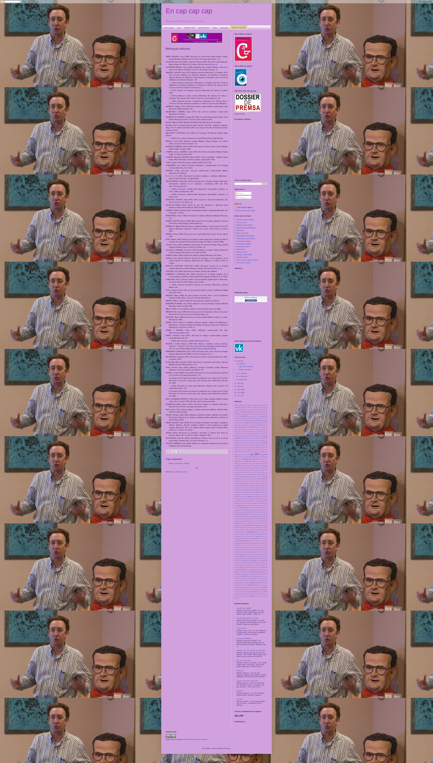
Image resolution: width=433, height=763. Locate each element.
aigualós (244, 409)
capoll (236, 466)
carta (264, 468)
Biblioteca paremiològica (244, 225)
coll (258, 472)
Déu (246, 485)
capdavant (262, 459)
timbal (258, 583)
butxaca (258, 443)
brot (251, 440)
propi (236, 565)
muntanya (237, 543)
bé (235, 434)
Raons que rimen (242, 252)
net (259, 543)
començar (237, 474)
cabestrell (250, 447)
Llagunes (260, 525)
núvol (258, 545)
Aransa (236, 420)
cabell (250, 445)
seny (264, 574)
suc (257, 578)
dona (253, 490)
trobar (258, 587)
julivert (236, 525)
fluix (245, 512)
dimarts (236, 488)
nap (243, 543)
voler (250, 596)
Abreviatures (224, 28)
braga (236, 440)
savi (243, 574)
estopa (238, 505)
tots (260, 585)
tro (254, 587)
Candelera (237, 454)
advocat (249, 407)
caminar (255, 451)
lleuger (265, 527)
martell (259, 534)
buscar (251, 443)
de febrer (242, 376)
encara (263, 494)
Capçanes (264, 457)
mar (236, 534)
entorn (238, 499)
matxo (251, 536)
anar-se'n (262, 416)
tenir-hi (253, 583)
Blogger (228, 748)
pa (262, 547)
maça (263, 530)
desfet (257, 483)
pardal (238, 549)
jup (241, 525)
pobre (238, 560)
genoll (265, 514)
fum (245, 514)
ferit (252, 507)
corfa (246, 476)
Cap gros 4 (240, 670)
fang (264, 505)
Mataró (239, 536)
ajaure (236, 411)
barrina (248, 431)
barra (257, 429)
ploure (236, 558)
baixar (246, 427)
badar (263, 425)
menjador (237, 538)
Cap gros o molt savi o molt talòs (247, 681)
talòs (247, 580)
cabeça (244, 445)
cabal (263, 443)
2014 (239, 389)
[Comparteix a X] (176, 452)
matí (245, 536)
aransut (242, 420)
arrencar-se (239, 423)
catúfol (244, 470)
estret (251, 505)
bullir (240, 443)
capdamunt (245, 459)
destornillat (239, 485)
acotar (236, 407)
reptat (245, 567)
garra (255, 514)
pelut (238, 554)
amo (264, 414)
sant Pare (237, 574)
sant (257, 569)
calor (242, 451)
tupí (242, 589)
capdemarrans (238, 461)
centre (263, 470)
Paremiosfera (241, 249)
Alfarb (252, 411)
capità (257, 463)
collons (263, 472)
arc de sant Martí (255, 421)
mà (258, 530)
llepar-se (259, 527)
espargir (243, 503)
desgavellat (264, 483)
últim (266, 589)
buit (236, 443)
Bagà (236, 427)
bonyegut (242, 438)
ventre (236, 594)
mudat (263, 541)
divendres (255, 488)
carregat (258, 468)
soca (236, 578)
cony (266, 474)
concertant (244, 474)
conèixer (252, 474)
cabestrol (257, 447)
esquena (254, 503)
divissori (263, 488)
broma (246, 440)
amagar (245, 414)
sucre (261, 578)
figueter (263, 510)
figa (258, 510)
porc (258, 560)
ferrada (258, 507)
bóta (248, 438)
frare (264, 512)
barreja (263, 429)
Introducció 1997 (189, 28)
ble (250, 436)
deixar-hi (237, 483)
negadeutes (253, 543)
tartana (236, 583)
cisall (242, 472)
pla (250, 556)
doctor (236, 490)
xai (264, 596)
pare (250, 549)
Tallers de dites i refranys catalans (247, 260)
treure (242, 587)
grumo (257, 516)
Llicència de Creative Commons (197, 739)
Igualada (237, 523)
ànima (236, 418)
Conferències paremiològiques (246, 228)
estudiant (258, 505)
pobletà (265, 558)
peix (261, 552)
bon (236, 438)
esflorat (236, 503)
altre (239, 414)
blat (246, 436)
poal (241, 558)
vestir (246, 594)
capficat (236, 463)
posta (241, 563)
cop (237, 476)
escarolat (243, 501)
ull (261, 589)
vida (259, 594)
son (248, 578)
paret (254, 549)
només (248, 545)
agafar (261, 407)
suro (266, 578)
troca (237, 589)
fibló (247, 510)
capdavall (254, 459)
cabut (236, 449)
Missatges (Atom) (181, 472)
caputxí (249, 465)
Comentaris (241, 197)
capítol (263, 463)
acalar (255, 405)
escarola (237, 501)
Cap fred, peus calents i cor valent (247, 618)
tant (258, 580)
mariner (248, 534)
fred (236, 514)
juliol (263, 523)
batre (260, 431)
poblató (247, 558)
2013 (239, 392)
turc (247, 589)
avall (257, 425)
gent (238, 516)
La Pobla (247, 525)
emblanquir (238, 494)
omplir (236, 547)
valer (243, 591)
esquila (261, 503)
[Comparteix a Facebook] (178, 452)
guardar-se (250, 518)
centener (257, 470)
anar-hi (249, 416)
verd (241, 594)
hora (252, 521)
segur (247, 574)
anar (242, 416)
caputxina (256, 465)
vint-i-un (239, 596)
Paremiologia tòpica (243, 246)
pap (266, 547)
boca (259, 436)
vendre (258, 591)
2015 (239, 386)
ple (259, 556)
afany (255, 407)
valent (238, 591)
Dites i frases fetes (242, 233)
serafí (248, 576)
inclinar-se (244, 523)
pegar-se (255, 552)
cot (235, 479)
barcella (243, 429)
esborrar (244, 499)
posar (236, 563)
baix (241, 427)
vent (264, 592)
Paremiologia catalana (244, 241)
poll (248, 560)
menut (243, 538)
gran (243, 516)
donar (265, 490)
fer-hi (247, 507)
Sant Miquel (262, 572)
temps (241, 583)
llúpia (253, 530)
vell (253, 592)
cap (251, 454)
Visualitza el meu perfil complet (245, 210)
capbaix (258, 457)
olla (264, 545)
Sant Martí (252, 572)
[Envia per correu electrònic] (172, 452)
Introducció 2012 (203, 28)
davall (257, 481)
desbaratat (244, 483)
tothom (250, 585)
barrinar (254, 431)
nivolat (242, 545)
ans (247, 418)
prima (251, 563)
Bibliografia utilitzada (239, 28)
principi (258, 563)
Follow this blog (251, 300)
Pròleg (215, 28)
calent (236, 451)
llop (243, 530)
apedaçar (257, 418)
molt (238, 541)
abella (248, 405)
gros (252, 516)
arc (247, 421)
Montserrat (250, 541)
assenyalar (246, 425)
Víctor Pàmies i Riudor (245, 207)
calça (263, 449)
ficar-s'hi (253, 510)
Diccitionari (240, 230)
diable (251, 485)
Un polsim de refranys (244, 262)
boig (264, 436)
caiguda (257, 449)
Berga (245, 434)
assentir (239, 425)
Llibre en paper (169, 28)
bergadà (252, 434)
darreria (251, 481)
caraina (246, 468)
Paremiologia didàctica (244, 244)
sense (259, 574)
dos (244, 492)
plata (255, 556)
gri (247, 516)
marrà (253, 534)
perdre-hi (244, 554)
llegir (243, 527)
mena (263, 536)
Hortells (263, 521)
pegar (249, 552)
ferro (264, 507)
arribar (246, 423)
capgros (251, 463)
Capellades (254, 461)
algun (257, 411)
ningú (236, 545)
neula (264, 543)
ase (251, 423)
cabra (263, 447)
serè (253, 576)
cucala (257, 479)
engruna (249, 496)
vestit (251, 594)
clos (247, 472)
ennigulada (257, 496)
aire (250, 409)
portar (263, 561)
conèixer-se (259, 474)
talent (242, 580)
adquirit (243, 407)
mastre (265, 534)
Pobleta (259, 558)
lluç (248, 530)
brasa (241, 440)
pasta (236, 552)
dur (257, 492)
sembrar (253, 574)
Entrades (240, 193)
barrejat (236, 431)
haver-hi (263, 519)
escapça (263, 499)
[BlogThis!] (174, 452)
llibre (238, 530)
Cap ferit (239, 699)
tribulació (248, 587)
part (264, 549)
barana (236, 429)
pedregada (242, 552)
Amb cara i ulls (241, 222)
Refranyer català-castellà (244, 254)
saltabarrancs (246, 569)
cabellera (257, 445)
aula (252, 425)
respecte (252, 567)
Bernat (258, 434)
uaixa (251, 589)
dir (242, 488)
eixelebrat (262, 492)
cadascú (242, 449)
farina (236, 507)
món (243, 541)
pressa (246, 563)
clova (252, 472)
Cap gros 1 (240, 691)
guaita (263, 516)
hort (257, 521)
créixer (240, 479)
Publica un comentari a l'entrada (179, 463)
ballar (251, 427)
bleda (254, 436)
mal (248, 532)
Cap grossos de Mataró (245, 366)
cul (262, 479)
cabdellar (237, 445)
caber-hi (237, 447)
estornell (245, 505)
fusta (250, 514)
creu (252, 479)
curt (266, 479)
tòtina (255, 585)
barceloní (250, 429)
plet (264, 556)
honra (247, 521)
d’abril (241, 364)
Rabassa (258, 565)
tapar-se (263, 580)
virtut (245, 596)
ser (242, 576)
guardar (243, 518)
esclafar (250, 501)
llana (266, 525)
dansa (238, 481)
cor (242, 477)
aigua (238, 409)
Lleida (248, 527)
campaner (262, 451)
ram (236, 567)
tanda (252, 580)
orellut (247, 547)
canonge (244, 454)
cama (248, 451)
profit (263, 563)
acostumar (262, 405)
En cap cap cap (189, 11)
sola (244, 578)
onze (242, 547)
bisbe (236, 436)
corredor (252, 476)
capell (247, 461)
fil (235, 512)
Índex (179, 28)
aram (264, 418)
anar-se (256, 416)
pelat (266, 552)
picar (245, 556)
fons (250, 512)
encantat (256, 494)
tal (237, 580)
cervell (236, 472)
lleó (254, 527)
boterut (254, 438)
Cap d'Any (263, 454)
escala (257, 499)
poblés (253, 558)
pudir (241, 565)
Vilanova (265, 594)
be (264, 431)
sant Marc (244, 572)
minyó (259, 538)
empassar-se (247, 494)
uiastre (257, 589)
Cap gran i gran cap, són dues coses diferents (251, 650)
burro (245, 443)
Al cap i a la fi (241, 628)
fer (241, 507)
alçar (246, 412)
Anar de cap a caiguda (244, 608)
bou (264, 438)
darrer (244, 481)
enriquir (265, 496)
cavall (250, 470)
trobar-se (264, 587)
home (241, 521)
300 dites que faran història (245, 219)
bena (240, 434)
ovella (257, 547)
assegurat (257, 423)
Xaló (236, 598)
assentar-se (264, 423)
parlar (259, 549)
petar (264, 554)
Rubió (263, 567)
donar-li (238, 492)
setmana (259, 576)
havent (256, 518)
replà (240, 567)
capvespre (264, 466)
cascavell (237, 470)
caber (263, 445)
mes (249, 538)
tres (237, 587)
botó (259, 438)
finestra (240, 512)
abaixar (237, 405)
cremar (246, 479)
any (252, 418)
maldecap (255, 532)
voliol (255, 596)
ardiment (265, 420)
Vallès (248, 591)
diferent (257, 485)
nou (254, 545)
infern (251, 523)
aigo (266, 407)
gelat (260, 514)
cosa (264, 477)
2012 (239, 396)
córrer (258, 476)
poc (243, 561)
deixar (263, 481)
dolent (248, 490)
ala (241, 412)
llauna (238, 527)
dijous (263, 485)
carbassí (252, 468)
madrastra (237, 532)
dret (253, 492)
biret (264, 434)
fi (243, 510)
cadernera (249, 449)
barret (242, 431)
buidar (256, 440)
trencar (265, 585)
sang (253, 569)
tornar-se (265, 583)
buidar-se (263, 440)
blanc (241, 436)
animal (242, 418)
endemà (237, 496)
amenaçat (258, 414)
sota (252, 578)
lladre (253, 525)
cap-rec (240, 457)
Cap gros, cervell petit (244, 660)
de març (241, 373)
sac (239, 569)
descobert (251, 483)
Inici (196, 468)
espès (248, 503)
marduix (241, 534)
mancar (263, 532)
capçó (238, 459)
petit (236, 556)
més (253, 538)
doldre (242, 490)
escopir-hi (262, 501)
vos (260, 596)
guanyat (237, 518)
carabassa (239, 468)
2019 (239, 361)
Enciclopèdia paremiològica (245, 236)
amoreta (237, 416)
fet (240, 510)
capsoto (243, 465)
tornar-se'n (239, 585)
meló (257, 536)
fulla (240, 514)
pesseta (258, 554)
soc (264, 576)
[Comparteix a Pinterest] (180, 452)
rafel (264, 565)
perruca (251, 554)
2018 (239, 383)
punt (246, 565)
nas (247, 543)
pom (253, 561)
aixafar (256, 409)
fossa (259, 512)
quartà (252, 565)
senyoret (237, 576)
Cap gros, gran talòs (244, 369)
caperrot (263, 461)
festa (236, 510)
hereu (236, 521)
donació (260, 490)
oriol (252, 547)
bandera (258, 427)
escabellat (251, 499)
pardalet (244, 549)
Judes (257, 523)
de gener (242, 379)
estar (266, 503)
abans (243, 405)
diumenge (247, 488)
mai (243, 532)
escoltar (256, 501)
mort (257, 541)
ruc (235, 569)
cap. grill (246, 457)
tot (245, 585)
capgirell (243, 463)
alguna (263, 411)
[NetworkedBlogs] (251, 297)
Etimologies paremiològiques (246, 238)
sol (240, 578)
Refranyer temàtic (242, 257)
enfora (243, 496)
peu (241, 556)
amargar (251, 414)
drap (248, 492)
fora (254, 512)
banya (263, 427)
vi (255, 594)
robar (258, 567)
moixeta (265, 538)
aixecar (263, 409)
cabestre (243, 447)
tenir (247, 583)
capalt (252, 457)
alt (235, 414)
